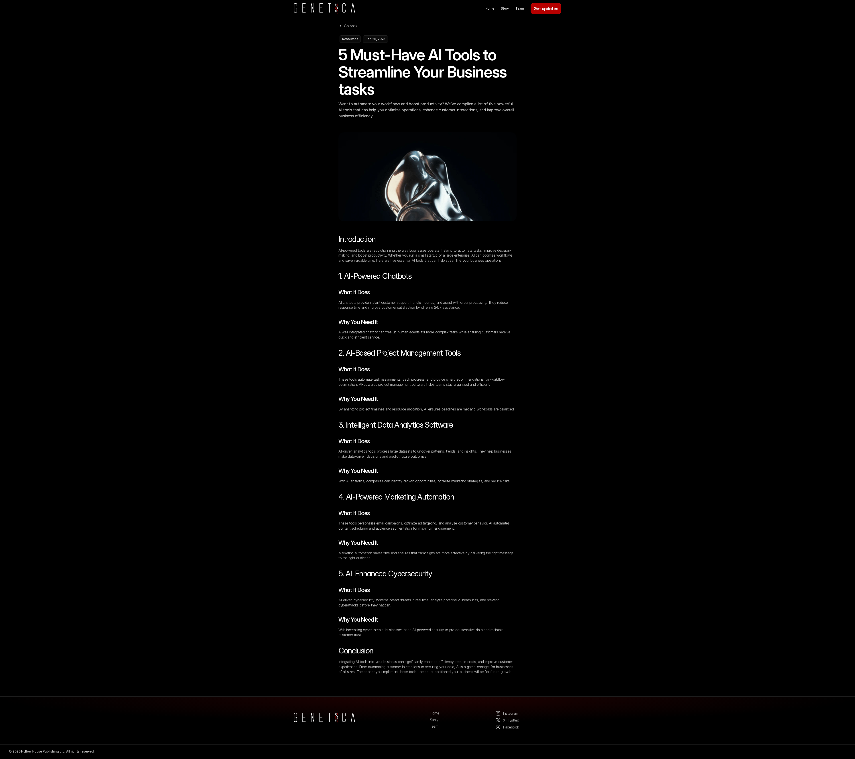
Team (434, 726)
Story (434, 720)
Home (434, 713)
